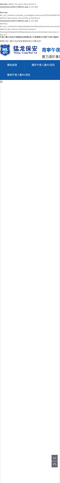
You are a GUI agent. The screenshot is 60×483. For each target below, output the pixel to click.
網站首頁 (12, 65)
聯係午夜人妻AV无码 (18, 75)
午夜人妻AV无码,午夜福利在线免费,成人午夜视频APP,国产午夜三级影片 (29, 37)
